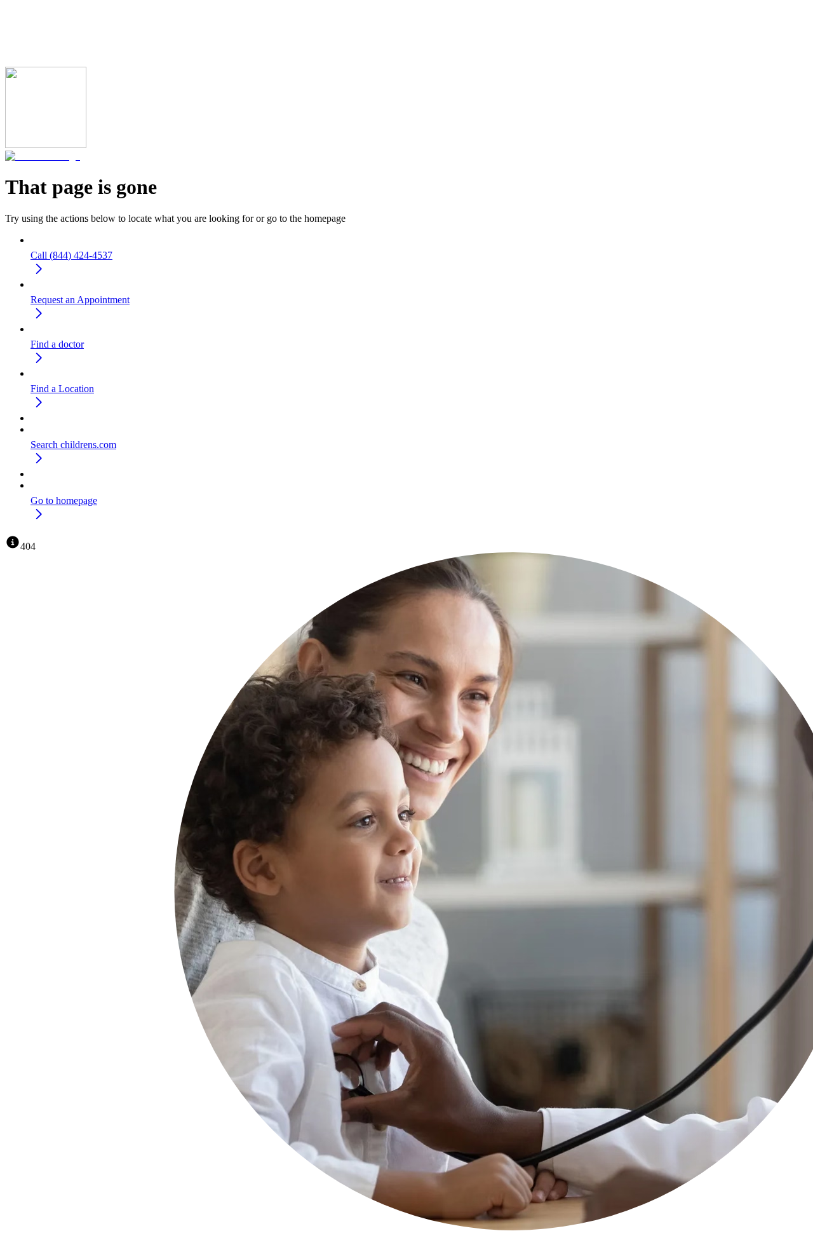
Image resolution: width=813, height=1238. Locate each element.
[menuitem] (419, 257)
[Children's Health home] (42, 156)
